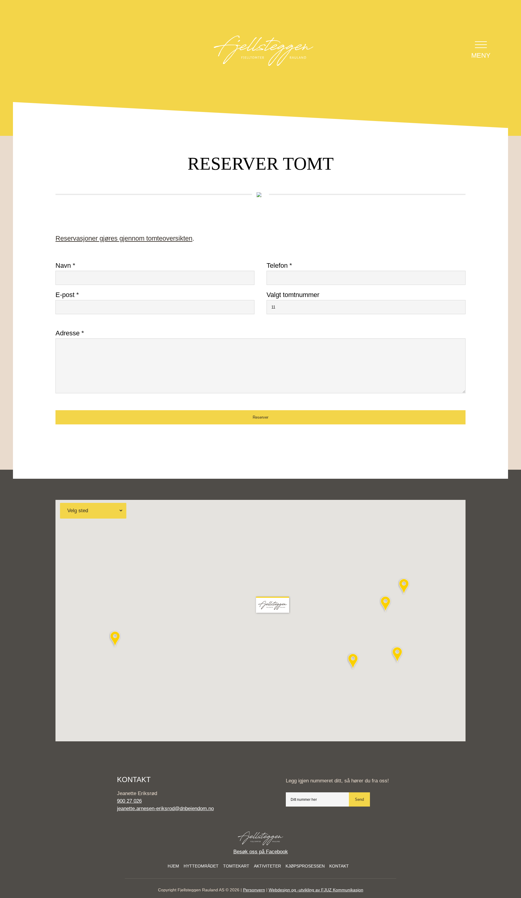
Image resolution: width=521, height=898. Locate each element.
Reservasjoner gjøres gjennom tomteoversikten (123, 238)
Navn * (65, 265)
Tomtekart (236, 866)
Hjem (173, 866)
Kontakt (339, 866)
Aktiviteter (267, 866)
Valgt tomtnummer (293, 295)
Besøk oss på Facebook (260, 852)
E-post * (67, 295)
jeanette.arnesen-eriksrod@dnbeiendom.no (165, 808)
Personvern (254, 889)
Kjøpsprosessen (305, 866)
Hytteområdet (201, 866)
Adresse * (69, 333)
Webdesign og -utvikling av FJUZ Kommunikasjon (316, 889)
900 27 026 (129, 801)
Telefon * (279, 265)
